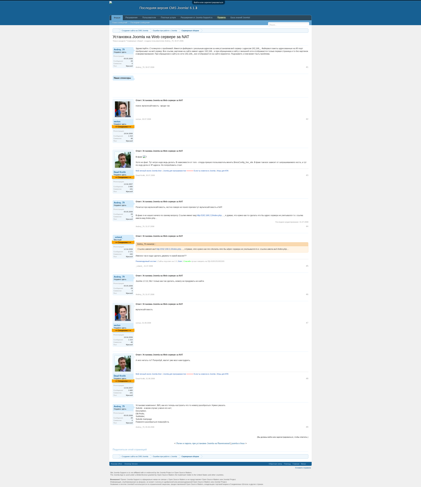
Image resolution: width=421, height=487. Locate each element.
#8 (307, 378)
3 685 (130, 186)
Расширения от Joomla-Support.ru (196, 17)
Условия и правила (303, 468)
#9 (307, 427)
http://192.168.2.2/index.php (209, 215)
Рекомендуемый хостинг (146, 261)
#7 (307, 323)
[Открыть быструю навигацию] (306, 30)
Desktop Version (131, 464)
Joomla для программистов (174, 171)
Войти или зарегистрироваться (208, 2)
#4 (307, 226)
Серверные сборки (135, 41)
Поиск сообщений (119, 23)
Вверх (303, 464)
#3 (307, 175)
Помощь (287, 464)
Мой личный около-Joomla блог (149, 171)
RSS (309, 464)
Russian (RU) (116, 464)
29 (132, 61)
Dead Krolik (120, 172)
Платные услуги (168, 17)
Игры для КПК (222, 171)
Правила (221, 17)
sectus (117, 121)
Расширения (131, 17)
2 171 (130, 252)
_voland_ (118, 237)
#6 (307, 294)
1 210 (130, 136)
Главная (296, 464)
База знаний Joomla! (240, 17)
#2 (307, 119)
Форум (117, 18)
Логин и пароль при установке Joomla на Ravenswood (203, 443)
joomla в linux (238, 443)
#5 (307, 266)
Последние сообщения (140, 23)
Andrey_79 (169, 41)
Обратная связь (275, 464)
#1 (307, 67)
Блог (180, 261)
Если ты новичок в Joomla (204, 171)
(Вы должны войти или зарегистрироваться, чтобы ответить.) (282, 437)
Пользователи (149, 17)
